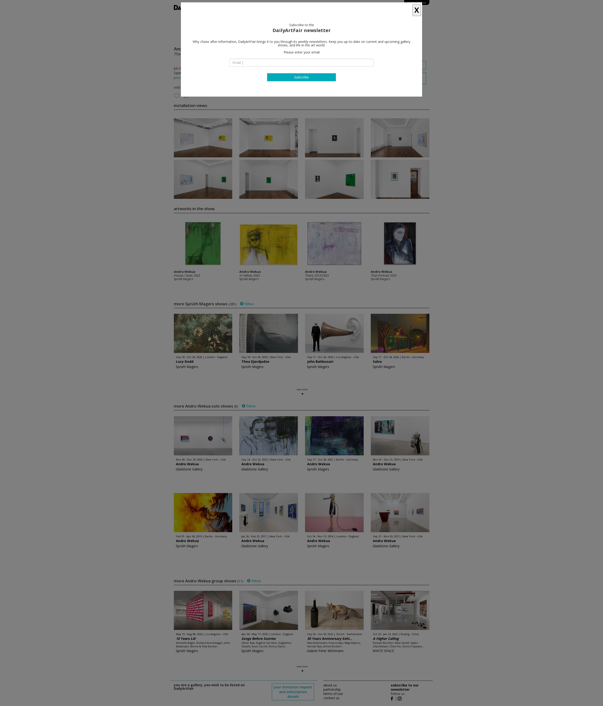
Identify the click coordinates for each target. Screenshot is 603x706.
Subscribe (301, 77)
